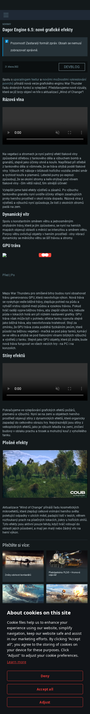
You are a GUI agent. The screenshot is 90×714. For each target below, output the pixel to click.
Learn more (16, 661)
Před (5, 275)
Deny (45, 676)
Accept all (45, 689)
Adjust (45, 702)
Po (13, 275)
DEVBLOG (72, 67)
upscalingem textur (26, 79)
